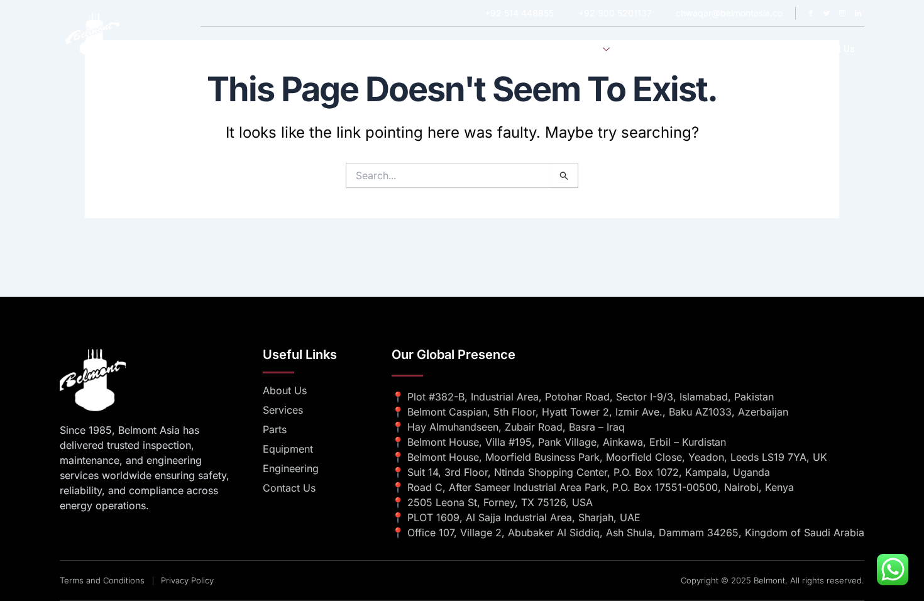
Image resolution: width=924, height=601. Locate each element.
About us (524, 49)
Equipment (725, 49)
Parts (777, 49)
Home (474, 49)
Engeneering (658, 49)
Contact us (831, 49)
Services (581, 49)
